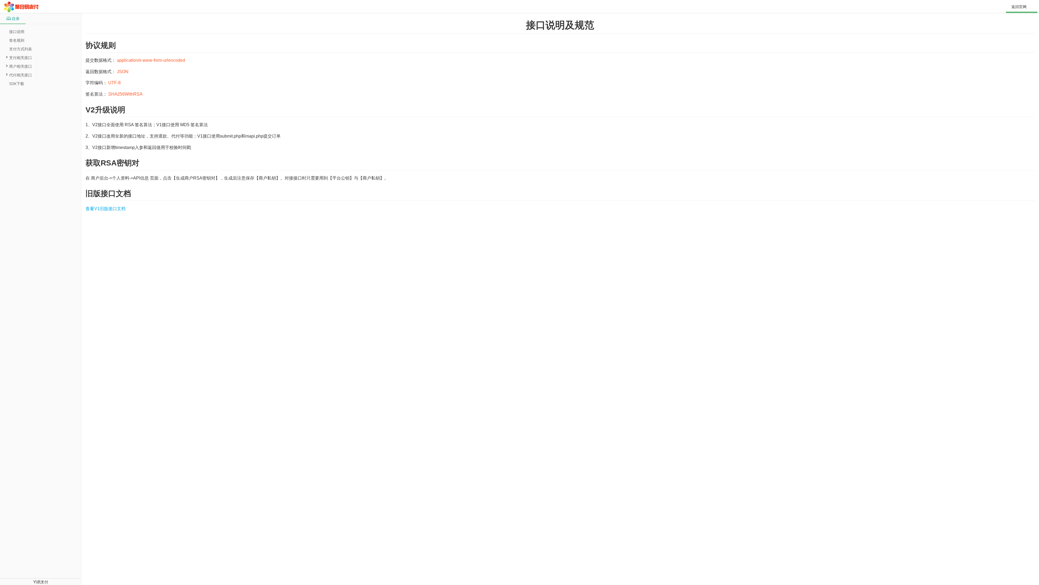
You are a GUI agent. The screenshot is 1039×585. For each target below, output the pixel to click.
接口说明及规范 (560, 25)
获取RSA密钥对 (112, 163)
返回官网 (1019, 6)
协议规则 (101, 45)
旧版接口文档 (108, 193)
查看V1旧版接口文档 (106, 208)
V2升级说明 (105, 110)
